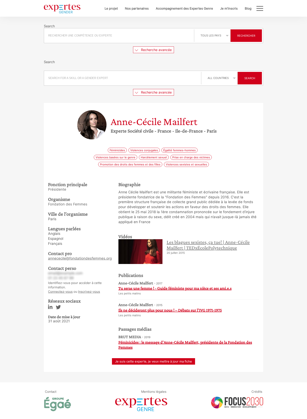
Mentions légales (153, 392)
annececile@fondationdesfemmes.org (80, 258)
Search (249, 78)
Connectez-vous (60, 292)
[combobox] (119, 35)
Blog (248, 8)
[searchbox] (119, 35)
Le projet (111, 8)
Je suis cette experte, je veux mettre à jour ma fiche (153, 361)
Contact (50, 392)
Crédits (256, 392)
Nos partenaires (137, 8)
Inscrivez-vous (89, 292)
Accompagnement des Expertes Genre (184, 8)
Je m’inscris (229, 8)
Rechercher (246, 35)
